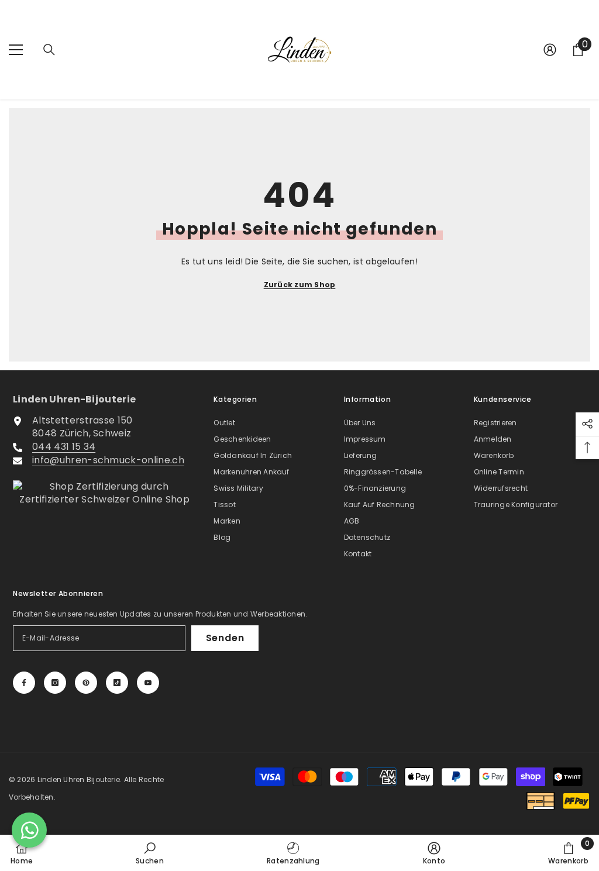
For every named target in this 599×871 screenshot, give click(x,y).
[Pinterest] (86, 683)
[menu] (16, 50)
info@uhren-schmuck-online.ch (108, 460)
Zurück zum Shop (300, 285)
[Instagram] (55, 683)
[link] (150, 853)
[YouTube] (148, 683)
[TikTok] (117, 683)
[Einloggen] (549, 49)
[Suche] (49, 50)
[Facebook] (24, 683)
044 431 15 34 (63, 446)
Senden (225, 638)
